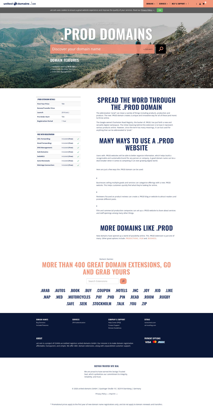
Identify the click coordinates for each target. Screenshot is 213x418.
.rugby (164, 297)
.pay (98, 297)
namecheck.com (150, 322)
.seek (83, 303)
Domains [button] (150, 3)
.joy (146, 290)
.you (132, 303)
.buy (88, 290)
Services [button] (163, 3)
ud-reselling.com (150, 325)
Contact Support (113, 325)
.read (134, 297)
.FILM (141, 238)
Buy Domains (40, 322)
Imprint (113, 394)
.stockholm (101, 303)
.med (59, 297)
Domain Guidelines (114, 328)
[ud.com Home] (22, 3)
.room (149, 297)
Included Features (42, 325)
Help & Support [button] (178, 3)
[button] (196, 3)
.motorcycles (79, 297)
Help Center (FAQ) (114, 322)
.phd (110, 297)
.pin (122, 297)
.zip (144, 303)
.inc (135, 290)
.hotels (121, 290)
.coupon (103, 290)
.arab (45, 290)
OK (160, 10)
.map (47, 297)
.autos (59, 290)
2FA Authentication (78, 322)
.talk (120, 303)
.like (169, 290)
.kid (157, 290)
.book (75, 290)
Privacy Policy (147, 10)
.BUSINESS (152, 238)
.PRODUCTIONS (131, 238)
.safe (70, 303)
